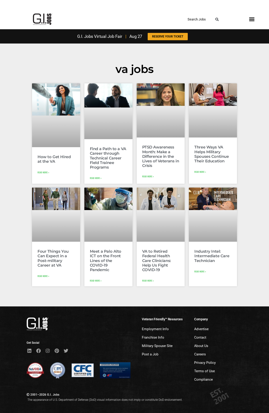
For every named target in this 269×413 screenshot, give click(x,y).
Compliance (203, 379)
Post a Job (150, 354)
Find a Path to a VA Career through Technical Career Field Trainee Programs (108, 157)
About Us (201, 346)
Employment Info (155, 329)
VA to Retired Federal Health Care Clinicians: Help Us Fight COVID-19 (156, 260)
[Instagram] (47, 350)
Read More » (43, 172)
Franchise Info (153, 337)
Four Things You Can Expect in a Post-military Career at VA (53, 258)
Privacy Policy (205, 363)
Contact (200, 337)
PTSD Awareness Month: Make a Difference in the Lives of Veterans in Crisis (160, 156)
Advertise (201, 329)
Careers (200, 354)
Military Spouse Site (157, 346)
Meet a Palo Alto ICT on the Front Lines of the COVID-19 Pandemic (105, 260)
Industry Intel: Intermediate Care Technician (211, 256)
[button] (217, 19)
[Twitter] (65, 350)
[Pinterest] (56, 350)
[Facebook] (38, 350)
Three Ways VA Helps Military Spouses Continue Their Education (211, 154)
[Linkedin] (29, 350)
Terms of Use (204, 371)
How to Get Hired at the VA (54, 159)
